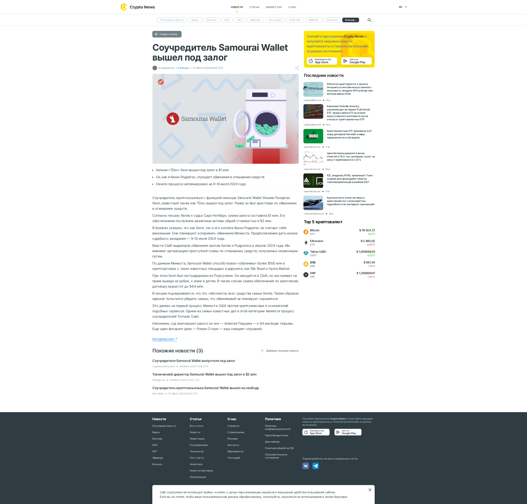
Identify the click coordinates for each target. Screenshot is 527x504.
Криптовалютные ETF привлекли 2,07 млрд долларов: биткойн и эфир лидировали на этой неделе (349, 134)
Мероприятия (235, 451)
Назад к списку (168, 34)
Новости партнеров (201, 470)
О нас (292, 7)
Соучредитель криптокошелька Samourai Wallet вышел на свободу (205, 388)
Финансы (332, 19)
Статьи (254, 7)
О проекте (233, 425)
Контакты (233, 445)
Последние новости (172, 19)
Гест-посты (197, 457)
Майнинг (314, 19)
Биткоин (212, 19)
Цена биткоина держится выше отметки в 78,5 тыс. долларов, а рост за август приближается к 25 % (351, 156)
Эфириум (255, 19)
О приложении (235, 432)
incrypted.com (163, 339)
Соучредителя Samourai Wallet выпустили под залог (193, 361)
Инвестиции (197, 438)
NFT (239, 19)
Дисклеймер (272, 441)
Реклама (232, 438)
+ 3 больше (182, 67)
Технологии (196, 451)
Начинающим (198, 476)
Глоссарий (233, 457)
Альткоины (275, 19)
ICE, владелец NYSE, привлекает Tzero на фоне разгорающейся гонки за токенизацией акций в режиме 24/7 (350, 179)
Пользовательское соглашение (276, 456)
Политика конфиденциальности (278, 427)
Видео (195, 19)
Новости (237, 7)
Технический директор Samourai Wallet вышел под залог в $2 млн (204, 374)
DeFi (227, 19)
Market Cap (274, 7)
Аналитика (196, 464)
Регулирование (199, 445)
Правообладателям (276, 435)
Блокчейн (295, 19)
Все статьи (196, 425)
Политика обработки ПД (279, 448)
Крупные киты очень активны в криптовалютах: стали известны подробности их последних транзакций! (350, 201)
